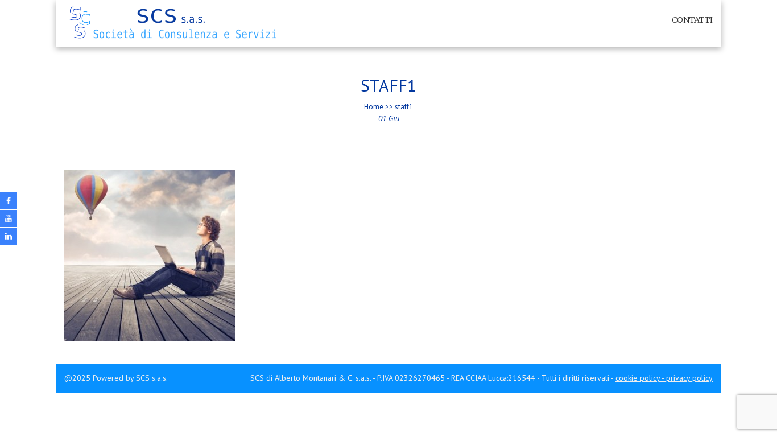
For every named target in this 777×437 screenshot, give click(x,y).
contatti (692, 20)
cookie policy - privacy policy (664, 378)
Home (373, 107)
